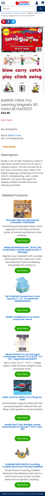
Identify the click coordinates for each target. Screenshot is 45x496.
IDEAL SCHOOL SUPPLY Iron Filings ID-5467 (23, 398)
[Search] (41, 9)
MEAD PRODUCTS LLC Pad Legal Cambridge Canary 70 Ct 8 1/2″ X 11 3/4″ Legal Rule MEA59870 (22, 357)
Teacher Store (7, 13)
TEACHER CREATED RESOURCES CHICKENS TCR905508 (22, 221)
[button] (40, 30)
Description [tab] (9, 146)
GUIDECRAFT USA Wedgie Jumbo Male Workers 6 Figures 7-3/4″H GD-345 (22, 427)
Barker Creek (20, 13)
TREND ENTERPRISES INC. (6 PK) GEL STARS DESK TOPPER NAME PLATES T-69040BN (22, 250)
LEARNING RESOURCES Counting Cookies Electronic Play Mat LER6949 (23, 465)
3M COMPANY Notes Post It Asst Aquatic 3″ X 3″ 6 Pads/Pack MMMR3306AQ (22, 298)
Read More (22, 240)
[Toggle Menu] (3, 3)
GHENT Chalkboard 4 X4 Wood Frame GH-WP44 (22, 318)
